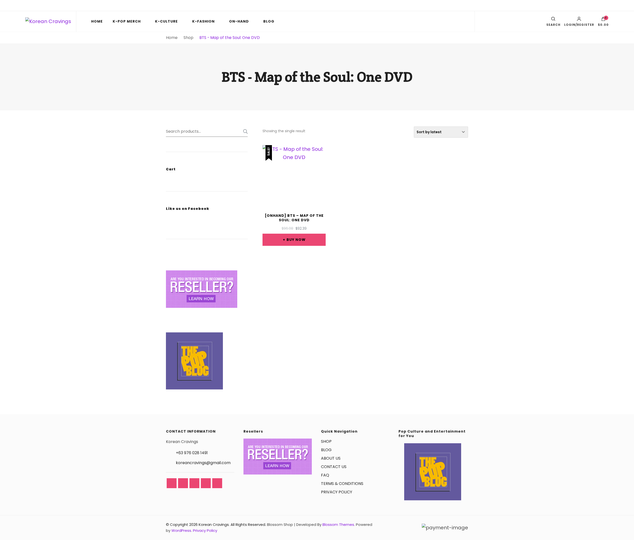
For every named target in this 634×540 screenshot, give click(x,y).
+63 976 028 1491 (192, 453)
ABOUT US (331, 458)
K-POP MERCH (127, 21)
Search (244, 131)
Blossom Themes (338, 524)
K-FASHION (203, 21)
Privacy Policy (205, 530)
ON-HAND (239, 21)
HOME (97, 21)
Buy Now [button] (296, 239)
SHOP (326, 441)
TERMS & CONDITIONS (342, 483)
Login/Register (579, 24)
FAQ (325, 475)
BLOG (268, 21)
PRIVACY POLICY (336, 492)
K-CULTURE (166, 21)
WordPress (181, 530)
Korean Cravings (214, 524)
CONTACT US (333, 467)
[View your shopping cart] (603, 20)
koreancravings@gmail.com (203, 463)
